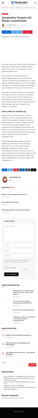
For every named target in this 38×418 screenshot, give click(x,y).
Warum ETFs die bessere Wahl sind (23, 310)
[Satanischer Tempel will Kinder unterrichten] (19, 47)
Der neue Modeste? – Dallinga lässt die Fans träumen (19, 376)
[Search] (35, 3)
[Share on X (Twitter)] (17, 32)
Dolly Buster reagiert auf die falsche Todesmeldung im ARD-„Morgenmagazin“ (24, 318)
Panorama (4, 13)
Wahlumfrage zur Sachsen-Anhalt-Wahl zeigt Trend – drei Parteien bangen (24, 292)
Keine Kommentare (7, 27)
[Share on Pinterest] (27, 32)
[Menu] (3, 3)
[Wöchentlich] (19, 3)
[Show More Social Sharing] (34, 32)
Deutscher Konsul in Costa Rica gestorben (16, 210)
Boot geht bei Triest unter (10, 202)
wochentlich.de (11, 25)
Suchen (4, 362)
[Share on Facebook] (7, 32)
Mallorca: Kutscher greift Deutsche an (14, 194)
